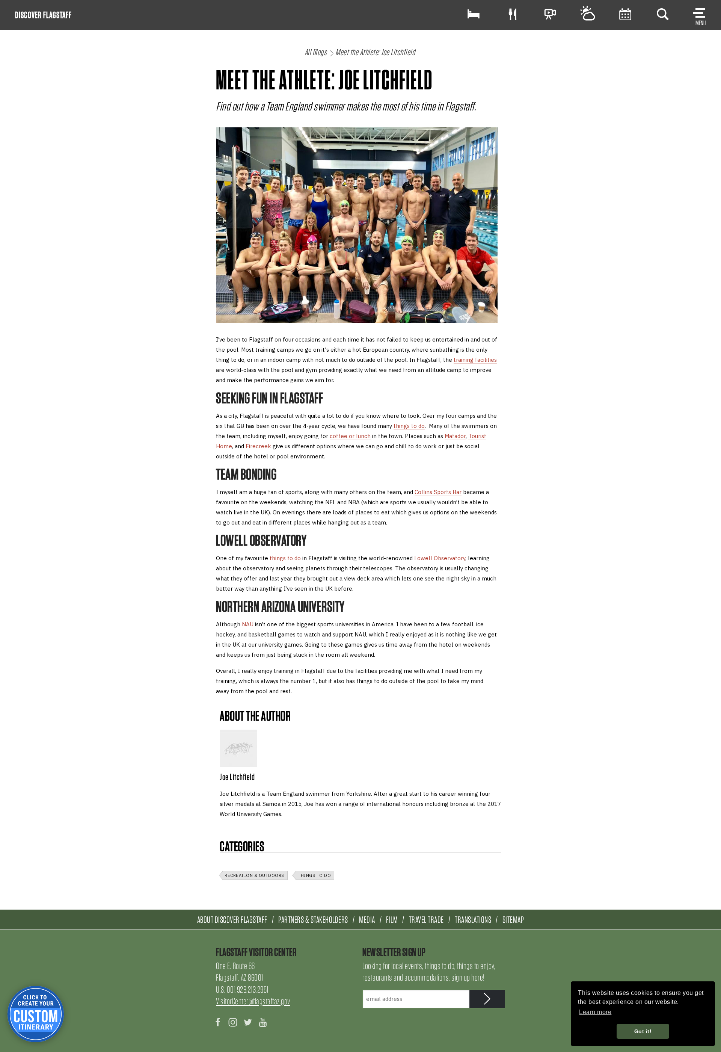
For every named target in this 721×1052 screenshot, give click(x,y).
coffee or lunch (350, 436)
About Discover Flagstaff (232, 919)
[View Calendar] (625, 14)
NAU (247, 624)
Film (392, 919)
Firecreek (258, 446)
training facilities (475, 359)
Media (367, 919)
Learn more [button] (595, 1012)
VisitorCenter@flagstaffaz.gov (253, 1001)
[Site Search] (663, 14)
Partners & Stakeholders (313, 919)
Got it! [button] (643, 1031)
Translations (473, 919)
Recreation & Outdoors (254, 875)
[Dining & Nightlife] (512, 14)
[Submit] (487, 999)
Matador (455, 436)
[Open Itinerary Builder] (36, 1014)
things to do (409, 425)
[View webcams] (550, 14)
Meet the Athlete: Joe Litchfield (375, 52)
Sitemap (513, 919)
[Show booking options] (473, 14)
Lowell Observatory (439, 558)
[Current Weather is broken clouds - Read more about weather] (588, 14)
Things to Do (314, 875)
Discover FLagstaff (43, 14)
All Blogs (316, 52)
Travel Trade (426, 919)
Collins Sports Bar (438, 492)
